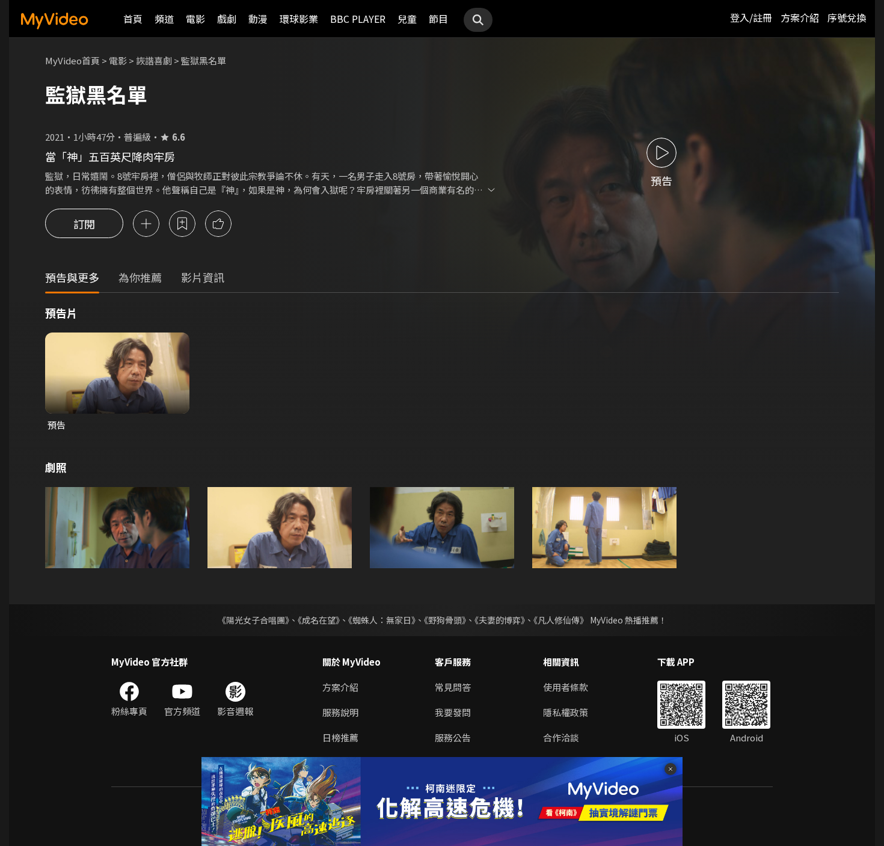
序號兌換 (846, 17)
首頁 (133, 18)
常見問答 (453, 687)
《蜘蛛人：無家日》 (382, 620)
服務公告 (453, 737)
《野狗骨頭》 (445, 620)
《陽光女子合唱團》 (253, 620)
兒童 (407, 18)
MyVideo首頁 (72, 60)
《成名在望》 (319, 620)
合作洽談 (561, 737)
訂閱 (84, 223)
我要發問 (453, 712)
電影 (195, 18)
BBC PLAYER (357, 18)
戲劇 (226, 18)
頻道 (164, 18)
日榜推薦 (340, 737)
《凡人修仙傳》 (560, 620)
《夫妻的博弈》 (499, 620)
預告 (57, 424)
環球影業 (299, 18)
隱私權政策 (565, 712)
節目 (438, 18)
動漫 (258, 18)
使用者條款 (565, 687)
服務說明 (340, 712)
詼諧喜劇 (154, 60)
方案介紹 (800, 17)
